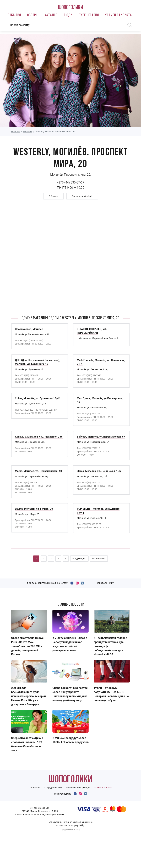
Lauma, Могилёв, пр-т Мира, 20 (34, 508)
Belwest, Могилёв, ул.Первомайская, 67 (101, 436)
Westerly (27, 131)
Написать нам (104, 787)
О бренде (53, 196)
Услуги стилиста (118, 15)
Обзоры (32, 15)
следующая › (79, 558)
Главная (15, 131)
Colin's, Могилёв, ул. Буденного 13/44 (37, 398)
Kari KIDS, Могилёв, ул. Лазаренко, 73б (39, 436)
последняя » (98, 558)
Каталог (51, 15)
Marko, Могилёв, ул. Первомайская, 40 (38, 471)
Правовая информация (78, 787)
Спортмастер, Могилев (29, 329)
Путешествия (89, 15)
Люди (68, 15)
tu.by (78, 829)
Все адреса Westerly (82, 196)
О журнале (34, 787)
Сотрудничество (53, 787)
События (14, 15)
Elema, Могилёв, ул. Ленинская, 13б (99, 471)
